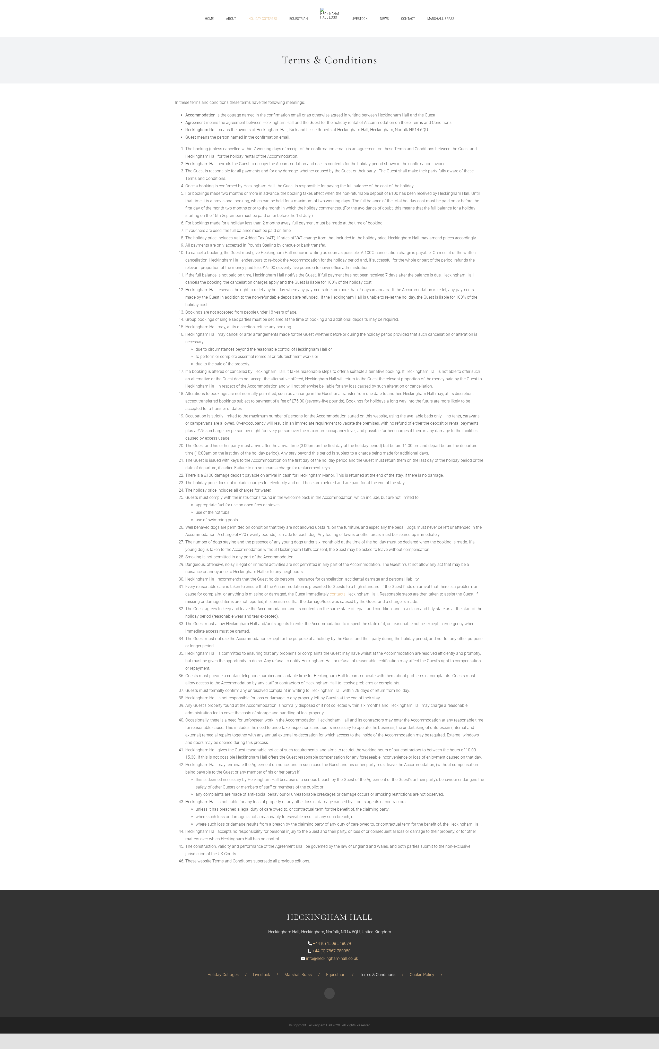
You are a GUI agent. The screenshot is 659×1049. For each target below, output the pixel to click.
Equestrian (335, 974)
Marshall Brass (298, 974)
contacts (337, 594)
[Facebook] (329, 993)
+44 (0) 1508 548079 (332, 943)
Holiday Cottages (223, 974)
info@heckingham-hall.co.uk (332, 958)
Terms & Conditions (377, 974)
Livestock (261, 974)
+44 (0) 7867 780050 (332, 951)
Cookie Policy (422, 974)
